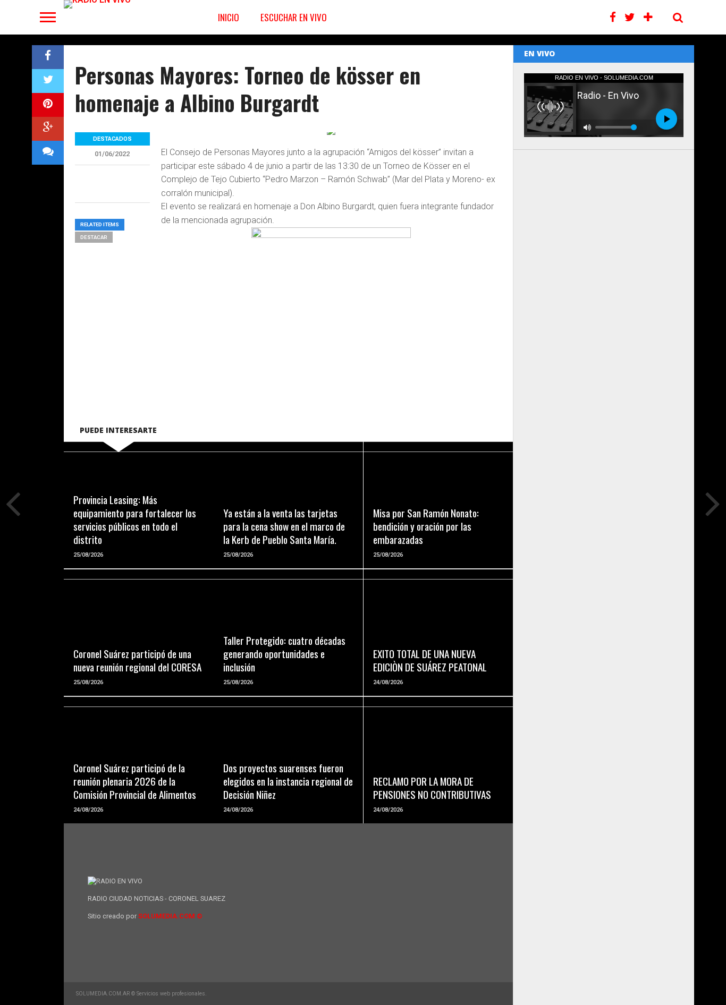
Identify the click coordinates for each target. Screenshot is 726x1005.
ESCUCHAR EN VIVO (293, 17)
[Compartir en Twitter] (48, 81)
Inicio (228, 17)
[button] (331, 307)
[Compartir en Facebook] (48, 57)
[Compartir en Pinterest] (48, 105)
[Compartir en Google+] (48, 129)
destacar (93, 237)
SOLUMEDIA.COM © (170, 916)
